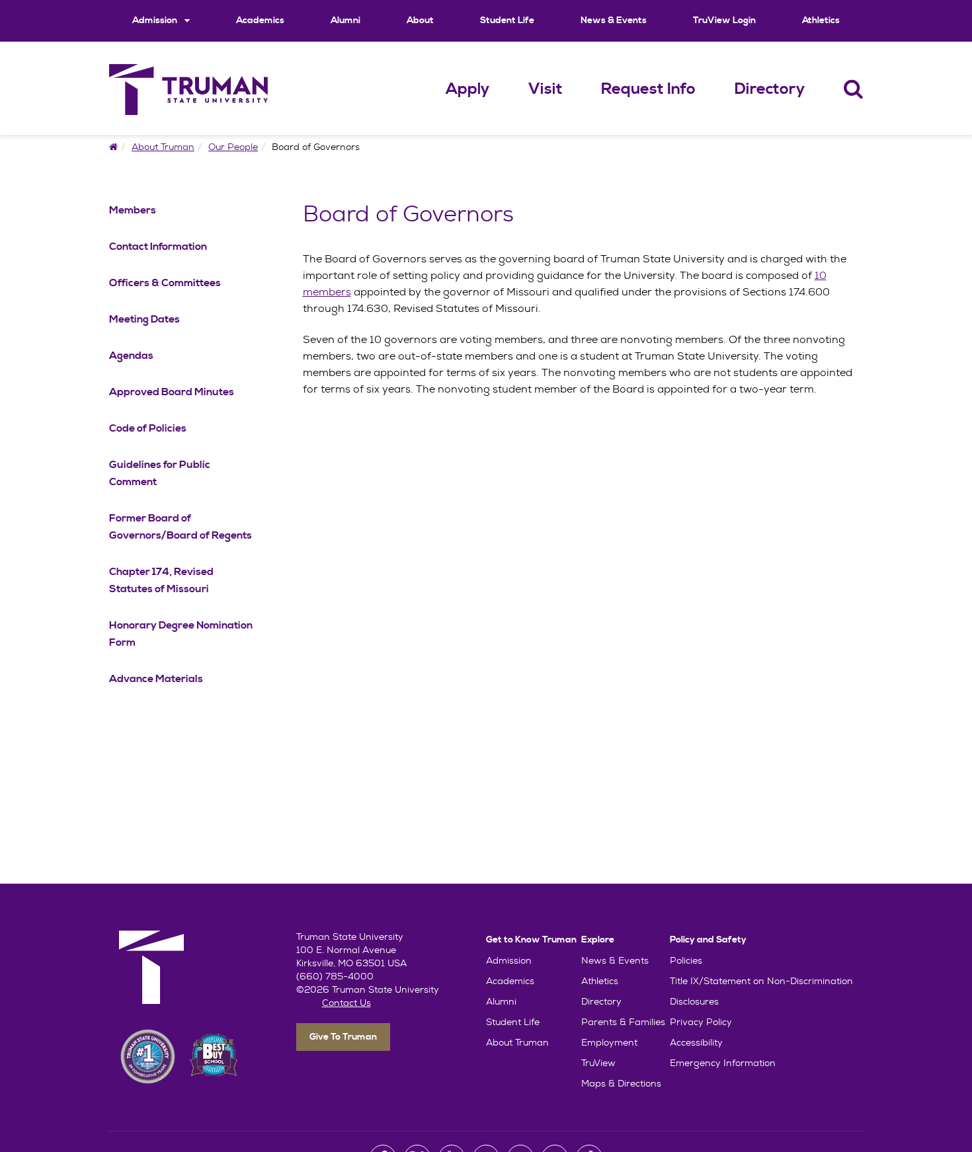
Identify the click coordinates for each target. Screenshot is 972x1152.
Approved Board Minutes (171, 392)
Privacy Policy (701, 1022)
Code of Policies (147, 428)
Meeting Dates (144, 319)
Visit (545, 89)
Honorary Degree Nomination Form (181, 634)
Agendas (131, 355)
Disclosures (694, 1001)
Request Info (648, 89)
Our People (233, 147)
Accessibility (696, 1042)
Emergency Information (723, 1063)
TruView (598, 1063)
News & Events (614, 20)
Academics (260, 20)
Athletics (821, 20)
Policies (686, 960)
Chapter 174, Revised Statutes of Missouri (161, 580)
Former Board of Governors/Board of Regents (180, 527)
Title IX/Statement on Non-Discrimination (761, 981)
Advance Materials (156, 678)
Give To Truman (343, 1037)
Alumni (345, 20)
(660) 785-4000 (335, 976)
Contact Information (158, 246)
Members (132, 210)
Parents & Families (623, 1022)
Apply (467, 89)
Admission (155, 20)
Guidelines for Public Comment (159, 473)
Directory (770, 89)
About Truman (163, 147)
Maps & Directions (621, 1083)
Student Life (507, 20)
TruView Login (724, 20)
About (420, 20)
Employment (609, 1042)
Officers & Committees (165, 282)
